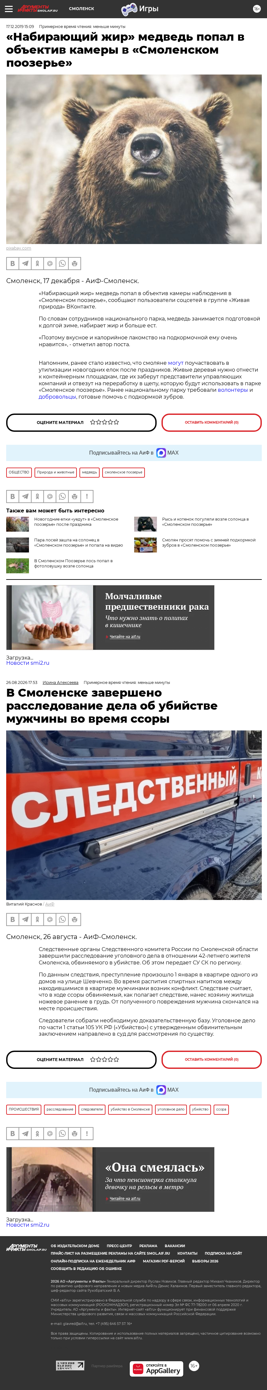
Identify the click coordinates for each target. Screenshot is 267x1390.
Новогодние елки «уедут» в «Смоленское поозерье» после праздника (76, 522)
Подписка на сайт (223, 1253)
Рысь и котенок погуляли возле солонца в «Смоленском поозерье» (205, 522)
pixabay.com (18, 248)
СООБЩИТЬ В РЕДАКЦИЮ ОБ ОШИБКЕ (86, 1269)
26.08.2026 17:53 (21, 682)
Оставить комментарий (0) (212, 422)
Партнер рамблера (106, 1366)
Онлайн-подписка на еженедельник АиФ (93, 1261)
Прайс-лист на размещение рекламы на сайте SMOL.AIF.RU (110, 1253)
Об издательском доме (75, 1246)
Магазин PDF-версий (164, 1261)
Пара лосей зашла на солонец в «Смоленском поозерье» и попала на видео (78, 543)
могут (176, 363)
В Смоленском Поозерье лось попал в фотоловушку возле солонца (73, 563)
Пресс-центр (119, 1246)
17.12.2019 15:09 (20, 26)
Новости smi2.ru (27, 663)
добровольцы (57, 397)
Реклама (148, 1246)
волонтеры (233, 390)
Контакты (187, 1253)
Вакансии (175, 1246)
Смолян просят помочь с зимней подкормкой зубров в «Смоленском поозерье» (209, 543)
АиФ (49, 904)
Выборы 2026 (205, 1261)
